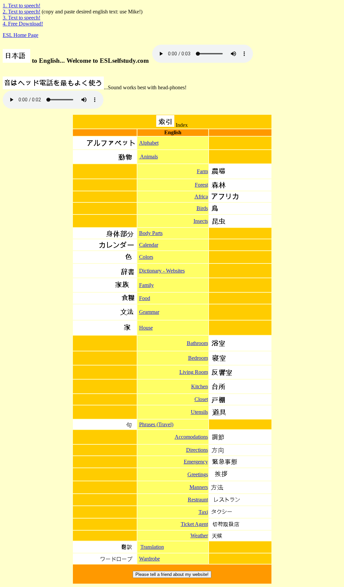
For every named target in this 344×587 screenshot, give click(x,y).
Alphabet (149, 143)
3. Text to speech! (21, 17)
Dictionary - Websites (162, 271)
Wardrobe (149, 558)
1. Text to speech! (21, 5)
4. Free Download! (23, 24)
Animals (148, 156)
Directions (197, 450)
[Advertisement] (24, 215)
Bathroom (197, 343)
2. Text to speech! (21, 11)
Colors (146, 257)
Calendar (148, 245)
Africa (201, 196)
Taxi (203, 512)
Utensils (199, 412)
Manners (198, 487)
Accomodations (191, 437)
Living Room (193, 372)
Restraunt (198, 499)
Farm (202, 171)
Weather (199, 535)
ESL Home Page (20, 35)
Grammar (149, 312)
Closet (201, 399)
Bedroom (198, 358)
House (146, 328)
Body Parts (151, 233)
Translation (152, 547)
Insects (201, 221)
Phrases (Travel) (156, 424)
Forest (201, 185)
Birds (202, 208)
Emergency (196, 461)
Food (144, 298)
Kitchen (199, 386)
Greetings (197, 474)
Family (146, 285)
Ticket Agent (194, 524)
